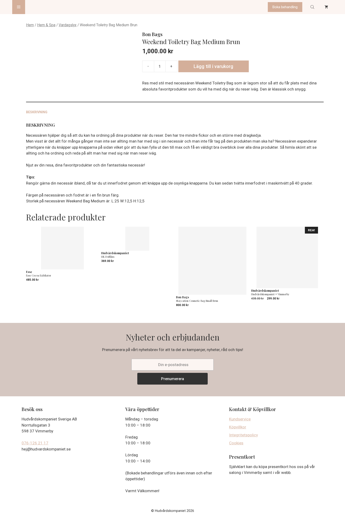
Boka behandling (285, 7)
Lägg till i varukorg (213, 66)
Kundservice (240, 419)
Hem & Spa (46, 25)
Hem (30, 25)
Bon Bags (152, 34)
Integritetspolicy (243, 435)
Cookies (236, 443)
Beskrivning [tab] (36, 112)
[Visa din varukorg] (326, 7)
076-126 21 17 (35, 443)
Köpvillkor (237, 427)
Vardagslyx (68, 25)
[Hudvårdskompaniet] (42, 7)
